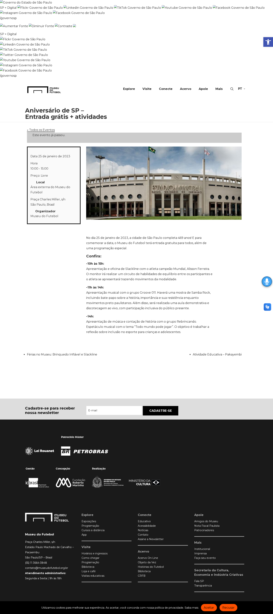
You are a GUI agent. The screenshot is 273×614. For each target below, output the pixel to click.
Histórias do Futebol (151, 566)
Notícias (143, 530)
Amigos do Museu (206, 521)
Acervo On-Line (148, 558)
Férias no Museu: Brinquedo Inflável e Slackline (62, 354)
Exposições (89, 521)
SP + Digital (8, 7)
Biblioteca (88, 566)
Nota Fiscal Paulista (207, 525)
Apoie (199, 515)
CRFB (141, 575)
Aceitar (209, 607)
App (84, 534)
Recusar (228, 607)
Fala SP (199, 581)
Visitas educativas (93, 575)
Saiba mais (191, 607)
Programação (90, 525)
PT (240, 88)
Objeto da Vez (147, 562)
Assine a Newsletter (151, 539)
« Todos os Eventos (41, 130)
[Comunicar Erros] (74, 26)
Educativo (144, 521)
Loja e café (89, 571)
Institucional (202, 549)
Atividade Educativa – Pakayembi (217, 354)
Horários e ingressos (95, 553)
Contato (143, 534)
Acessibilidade (147, 525)
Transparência (203, 585)
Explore (87, 515)
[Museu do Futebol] (44, 89)
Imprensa (200, 553)
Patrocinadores (204, 530)
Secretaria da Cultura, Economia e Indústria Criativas (218, 572)
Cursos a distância (93, 530)
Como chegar (90, 558)
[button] (268, 42)
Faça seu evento (205, 558)
